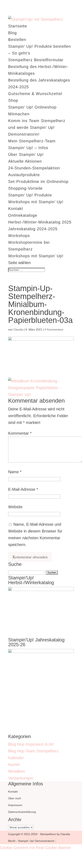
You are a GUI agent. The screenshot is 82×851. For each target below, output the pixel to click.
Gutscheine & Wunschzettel (35, 93)
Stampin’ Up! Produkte (30, 195)
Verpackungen (20, 778)
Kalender (16, 758)
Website (15, 507)
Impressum (15, 805)
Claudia (18, 329)
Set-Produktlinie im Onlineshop (38, 181)
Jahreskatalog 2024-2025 (33, 229)
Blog (12, 33)
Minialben (16, 771)
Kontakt (15, 208)
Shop (13, 100)
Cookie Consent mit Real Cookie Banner (35, 847)
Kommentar (20, 433)
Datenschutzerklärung (22, 811)
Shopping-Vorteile (25, 188)
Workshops (19, 235)
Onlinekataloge (22, 215)
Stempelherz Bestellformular (35, 60)
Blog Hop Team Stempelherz (33, 751)
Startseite (17, 26)
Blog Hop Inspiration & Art (31, 744)
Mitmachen (18, 114)
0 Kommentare (54, 329)
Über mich (14, 798)
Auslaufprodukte (24, 175)
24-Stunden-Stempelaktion (34, 168)
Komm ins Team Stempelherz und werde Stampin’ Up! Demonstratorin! (36, 127)
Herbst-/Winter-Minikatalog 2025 (39, 222)
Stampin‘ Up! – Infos (28, 148)
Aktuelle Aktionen (25, 161)
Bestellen (17, 39)
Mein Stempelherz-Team (32, 141)
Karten (14, 764)
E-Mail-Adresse (23, 489)
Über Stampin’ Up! (26, 154)
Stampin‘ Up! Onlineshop (32, 107)
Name (14, 472)
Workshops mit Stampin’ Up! (35, 202)
